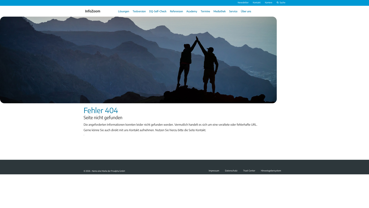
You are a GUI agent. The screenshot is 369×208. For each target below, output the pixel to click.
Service (233, 11)
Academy (191, 11)
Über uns (246, 11)
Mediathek (219, 11)
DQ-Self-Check (157, 11)
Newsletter (243, 2)
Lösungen (123, 11)
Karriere (268, 2)
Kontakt (257, 2)
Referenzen (176, 11)
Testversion (139, 11)
